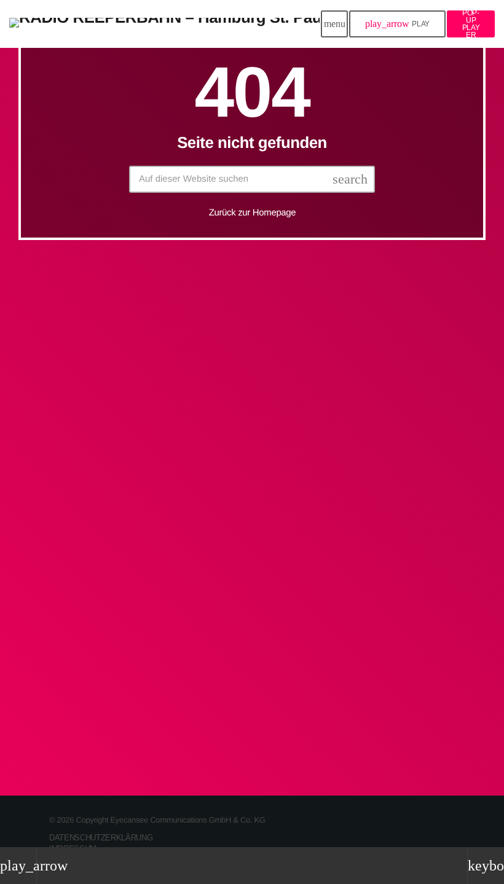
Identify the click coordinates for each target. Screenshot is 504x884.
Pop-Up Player (471, 23)
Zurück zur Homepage (252, 212)
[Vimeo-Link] (164, 23)
